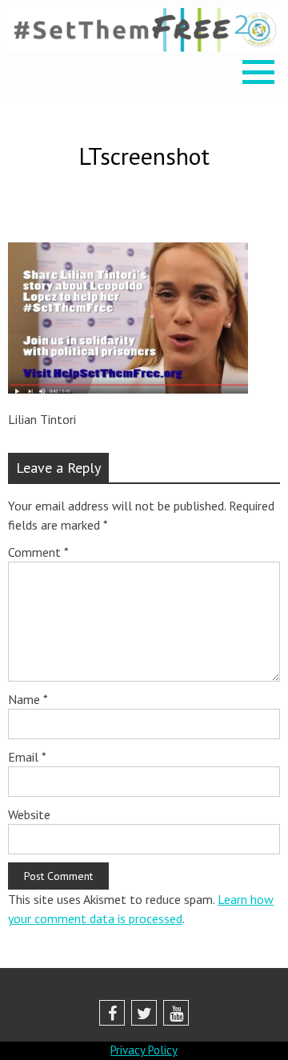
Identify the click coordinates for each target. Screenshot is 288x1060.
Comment (38, 552)
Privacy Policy (144, 1050)
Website (29, 814)
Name (28, 699)
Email (27, 757)
